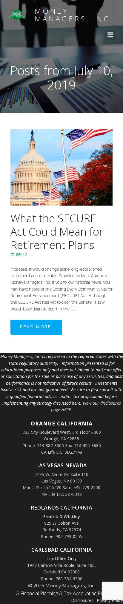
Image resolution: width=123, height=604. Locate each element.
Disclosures (82, 600)
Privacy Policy (110, 600)
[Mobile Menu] (110, 35)
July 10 (21, 254)
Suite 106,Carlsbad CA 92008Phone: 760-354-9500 (68, 571)
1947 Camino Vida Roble (50, 565)
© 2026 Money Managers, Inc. (61, 585)
